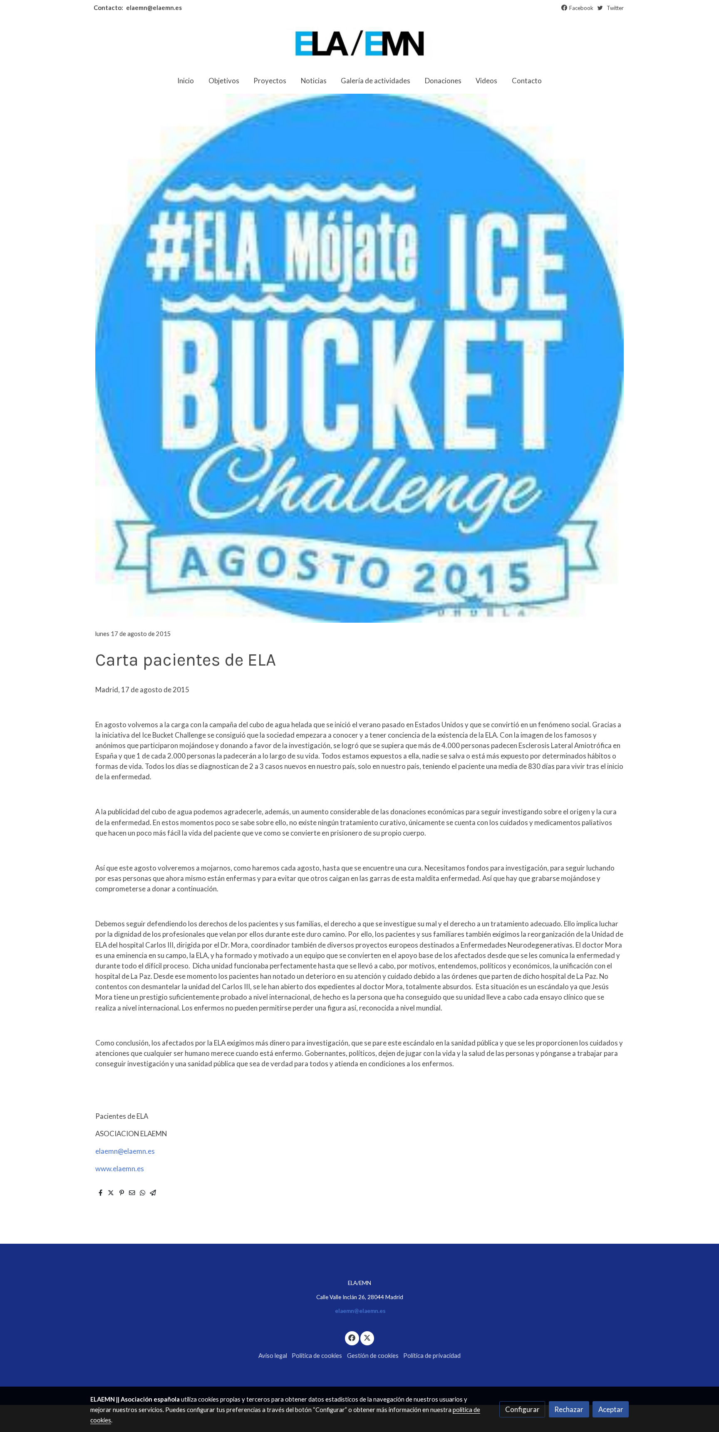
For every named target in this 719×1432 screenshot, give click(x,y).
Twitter (615, 8)
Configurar (522, 1409)
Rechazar (568, 1409)
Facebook (581, 8)
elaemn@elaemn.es (153, 7)
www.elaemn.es (119, 1168)
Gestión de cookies (373, 1355)
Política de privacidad (432, 1355)
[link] (359, 43)
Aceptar (610, 1409)
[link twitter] (367, 1337)
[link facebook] (352, 1337)
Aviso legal (272, 1355)
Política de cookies (317, 1355)
